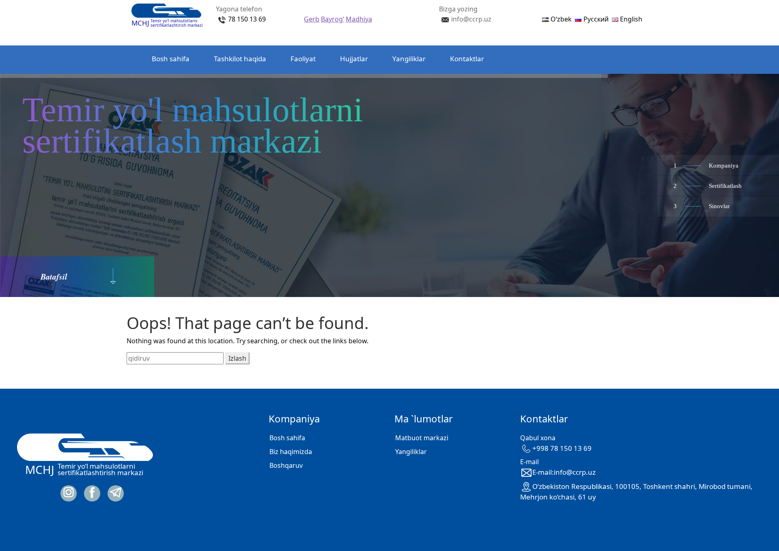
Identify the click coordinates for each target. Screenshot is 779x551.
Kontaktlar (467, 58)
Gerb (311, 19)
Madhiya (359, 19)
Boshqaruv (286, 465)
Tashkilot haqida (240, 58)
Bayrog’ (332, 19)
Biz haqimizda (290, 451)
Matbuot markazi (421, 437)
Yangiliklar (409, 58)
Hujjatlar (354, 58)
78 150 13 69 (247, 19)
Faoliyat (303, 58)
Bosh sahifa (170, 58)
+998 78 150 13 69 (562, 448)
